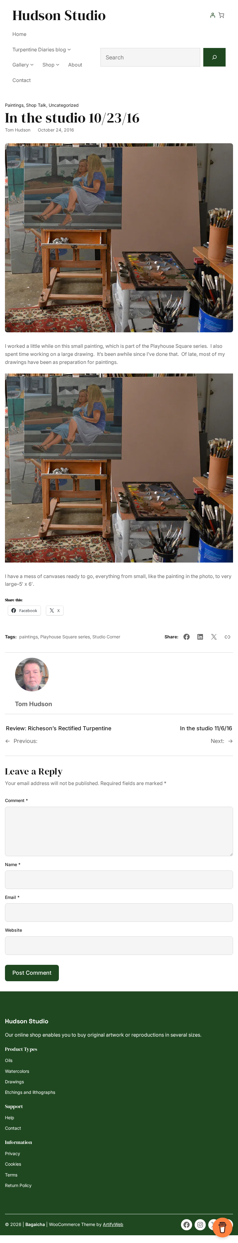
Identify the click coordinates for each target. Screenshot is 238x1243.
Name (12, 864)
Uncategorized (64, 105)
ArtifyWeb (113, 1224)
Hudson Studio (59, 15)
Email (12, 897)
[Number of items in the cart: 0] (221, 15)
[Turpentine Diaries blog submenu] (69, 49)
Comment (16, 800)
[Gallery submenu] (32, 64)
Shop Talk (36, 105)
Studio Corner (106, 636)
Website (13, 930)
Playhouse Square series (65, 636)
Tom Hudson (17, 129)
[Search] (214, 57)
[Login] (212, 15)
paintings (28, 636)
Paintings (14, 105)
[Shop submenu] (58, 64)
